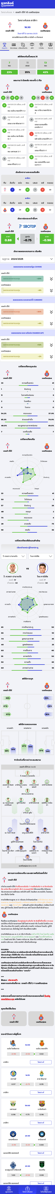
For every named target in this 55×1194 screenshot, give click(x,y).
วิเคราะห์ (41, 1062)
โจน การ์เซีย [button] (34, 556)
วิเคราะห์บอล (6, 12)
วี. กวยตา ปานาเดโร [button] (10, 556)
